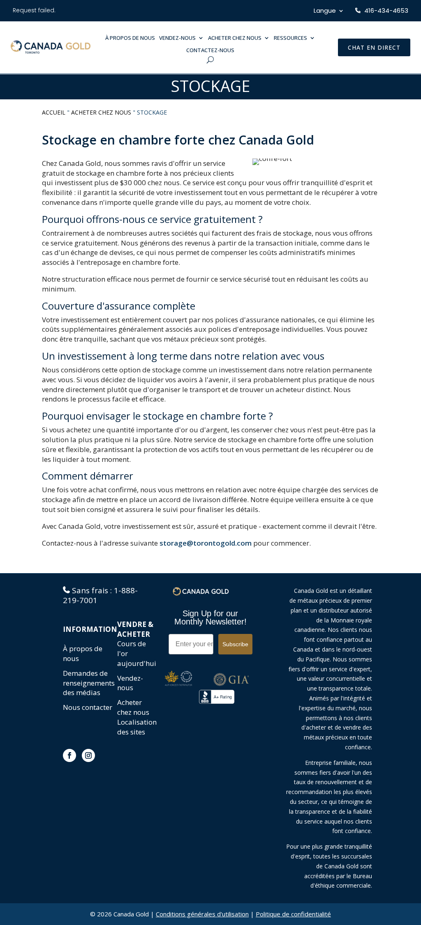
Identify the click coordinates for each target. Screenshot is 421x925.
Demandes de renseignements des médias (89, 683)
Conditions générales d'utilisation (202, 914)
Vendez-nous (130, 683)
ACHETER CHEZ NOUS (234, 38)
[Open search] (210, 59)
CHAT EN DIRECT (374, 47)
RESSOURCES (290, 38)
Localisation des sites (137, 727)
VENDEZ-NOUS (177, 38)
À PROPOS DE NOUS (130, 38)
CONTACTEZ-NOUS (210, 50)
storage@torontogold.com (206, 543)
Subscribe (235, 644)
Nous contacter (87, 707)
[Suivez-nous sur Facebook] (69, 755)
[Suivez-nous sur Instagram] (88, 755)
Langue (325, 11)
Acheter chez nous (101, 112)
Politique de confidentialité (293, 914)
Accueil (53, 112)
